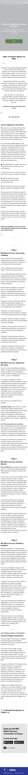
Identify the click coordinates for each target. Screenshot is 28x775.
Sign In (25, 2)
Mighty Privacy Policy (19, 773)
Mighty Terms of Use (8, 773)
